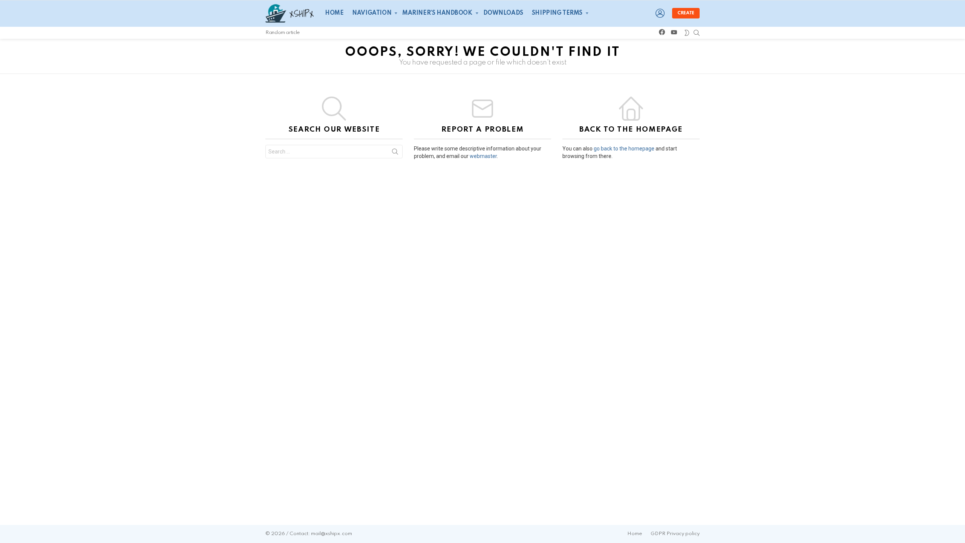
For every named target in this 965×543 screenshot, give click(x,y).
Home (334, 13)
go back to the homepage (624, 149)
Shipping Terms (557, 13)
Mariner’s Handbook (437, 13)
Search (395, 153)
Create (685, 13)
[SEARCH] (697, 33)
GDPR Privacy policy (675, 533)
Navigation (371, 13)
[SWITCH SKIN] (687, 33)
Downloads (503, 13)
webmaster (483, 156)
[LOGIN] (660, 13)
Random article (282, 32)
